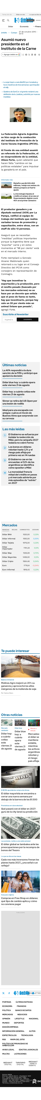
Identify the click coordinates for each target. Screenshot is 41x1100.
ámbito (4, 33)
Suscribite (28, 319)
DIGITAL (7, 1063)
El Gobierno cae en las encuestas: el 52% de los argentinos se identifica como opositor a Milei (21, 463)
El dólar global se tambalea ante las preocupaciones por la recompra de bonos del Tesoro (20, 847)
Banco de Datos (23, 1010)
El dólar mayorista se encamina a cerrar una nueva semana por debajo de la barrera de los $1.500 (19, 796)
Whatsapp (33, 993)
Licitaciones (20, 1054)
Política (6, 1010)
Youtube (27, 993)
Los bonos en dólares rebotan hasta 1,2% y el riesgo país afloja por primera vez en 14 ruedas (21, 451)
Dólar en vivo (20, 14)
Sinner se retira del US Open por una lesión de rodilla (20, 402)
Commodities (25, 529)
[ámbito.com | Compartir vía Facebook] (26, 54)
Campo (14, 33)
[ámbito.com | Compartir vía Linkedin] (32, 54)
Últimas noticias (24, 1002)
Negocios (22, 1014)
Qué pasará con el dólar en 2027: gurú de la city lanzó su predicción (19, 810)
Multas (6, 1054)
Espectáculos (9, 1035)
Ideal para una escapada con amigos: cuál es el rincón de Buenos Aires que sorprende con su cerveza (20, 414)
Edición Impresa (10, 1027)
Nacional (34, 1018)
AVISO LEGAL (8, 1049)
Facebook (9, 993)
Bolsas (14, 529)
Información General (13, 1031)
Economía (24, 26)
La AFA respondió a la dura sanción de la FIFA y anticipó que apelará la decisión (20, 373)
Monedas (5, 529)
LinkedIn (21, 993)
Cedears (35, 529)
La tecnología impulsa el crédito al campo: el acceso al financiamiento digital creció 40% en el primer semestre (25, 197)
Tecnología (27, 1035)
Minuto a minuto (33, 729)
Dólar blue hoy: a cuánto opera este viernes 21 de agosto (19, 384)
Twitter (3, 993)
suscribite (30, 20)
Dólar (10, 26)
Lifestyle (19, 1018)
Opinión (6, 1018)
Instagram (15, 993)
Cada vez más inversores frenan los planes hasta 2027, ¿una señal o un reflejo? (20, 862)
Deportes (19, 1023)
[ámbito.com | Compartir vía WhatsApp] (23, 54)
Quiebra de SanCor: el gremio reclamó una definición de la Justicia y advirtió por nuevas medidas (21, 94)
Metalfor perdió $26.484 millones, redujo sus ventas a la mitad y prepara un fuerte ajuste (26, 186)
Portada (6, 1002)
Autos (32, 1031)
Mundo (5, 1023)
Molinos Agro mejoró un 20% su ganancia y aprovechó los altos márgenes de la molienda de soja (18, 685)
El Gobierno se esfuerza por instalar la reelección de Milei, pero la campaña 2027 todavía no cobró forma (23, 438)
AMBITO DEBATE (33, 1063)
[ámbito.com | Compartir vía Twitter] (29, 54)
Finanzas (21, 1006)
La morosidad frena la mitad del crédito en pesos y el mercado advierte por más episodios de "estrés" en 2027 (22, 477)
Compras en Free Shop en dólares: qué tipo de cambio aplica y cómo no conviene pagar (19, 901)
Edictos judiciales (28, 1049)
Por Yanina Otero (7, 693)
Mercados (7, 1014)
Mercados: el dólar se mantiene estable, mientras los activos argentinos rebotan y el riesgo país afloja (34, 747)
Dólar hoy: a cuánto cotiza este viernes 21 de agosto (19, 393)
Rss (4, 1039)
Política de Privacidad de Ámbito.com (15, 1044)
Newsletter (34, 993)
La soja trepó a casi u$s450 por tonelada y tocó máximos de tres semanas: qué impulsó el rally (21, 85)
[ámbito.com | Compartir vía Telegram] (35, 54)
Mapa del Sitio (17, 1039)
